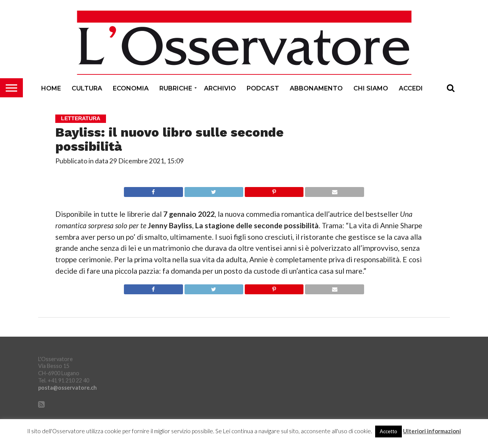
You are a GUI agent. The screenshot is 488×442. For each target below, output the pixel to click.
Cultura (87, 88)
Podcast (263, 88)
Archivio (220, 88)
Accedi (411, 88)
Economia (131, 88)
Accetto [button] (388, 431)
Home (51, 88)
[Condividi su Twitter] (213, 190)
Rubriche (175, 88)
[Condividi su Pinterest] (273, 190)
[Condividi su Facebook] (153, 190)
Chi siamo (370, 88)
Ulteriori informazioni (432, 431)
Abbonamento (316, 88)
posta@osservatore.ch (67, 387)
